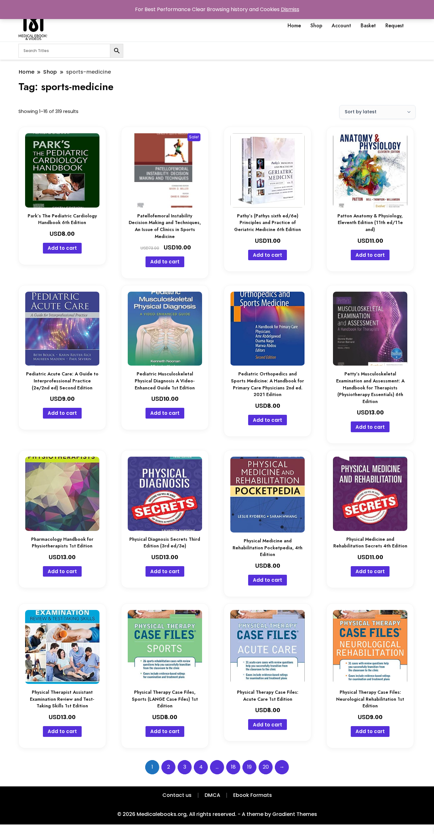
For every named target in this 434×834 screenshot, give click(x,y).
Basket (368, 25)
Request (394, 25)
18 (233, 767)
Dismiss (290, 9)
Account (341, 25)
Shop (316, 25)
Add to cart (62, 248)
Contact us (177, 795)
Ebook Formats (252, 795)
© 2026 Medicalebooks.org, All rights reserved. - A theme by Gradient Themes (217, 814)
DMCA (212, 795)
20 (266, 767)
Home (294, 25)
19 (249, 767)
